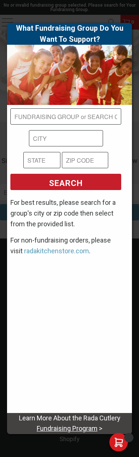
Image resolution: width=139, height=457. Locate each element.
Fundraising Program (67, 428)
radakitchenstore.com (56, 251)
